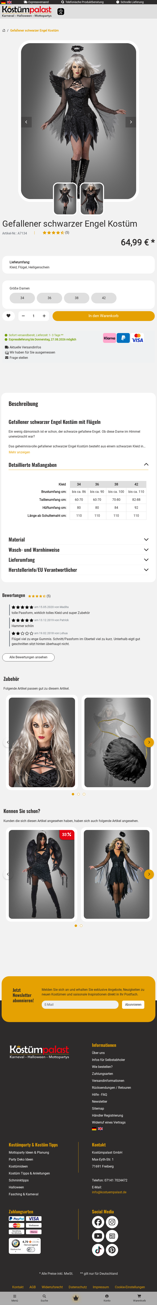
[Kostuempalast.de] (28, 11)
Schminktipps (19, 1180)
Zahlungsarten (102, 1074)
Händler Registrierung (107, 1115)
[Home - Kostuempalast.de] (44, 1052)
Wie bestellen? (102, 1067)
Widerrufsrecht (52, 1287)
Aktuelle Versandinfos (25, 347)
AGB (32, 1287)
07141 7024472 (115, 1180)
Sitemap (98, 1108)
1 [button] (73, 794)
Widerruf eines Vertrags (109, 1122)
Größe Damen (20, 288)
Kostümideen (18, 1166)
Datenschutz (78, 1287)
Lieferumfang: (20, 262)
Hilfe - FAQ (99, 1095)
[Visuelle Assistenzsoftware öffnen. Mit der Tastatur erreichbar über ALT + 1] (58, 11)
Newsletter (99, 1101)
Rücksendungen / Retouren (111, 1088)
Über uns (98, 1053)
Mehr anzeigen (19, 452)
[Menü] (38, 1240)
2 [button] (78, 794)
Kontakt (18, 1287)
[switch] (31, 1249)
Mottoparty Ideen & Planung (29, 1152)
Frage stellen (18, 358)
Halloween (16, 1187)
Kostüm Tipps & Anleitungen (29, 1173)
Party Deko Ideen (21, 1159)
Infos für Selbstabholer (108, 1060)
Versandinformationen (108, 1081)
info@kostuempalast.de (109, 1192)
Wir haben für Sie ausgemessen (32, 352)
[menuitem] (3, 2)
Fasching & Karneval (23, 1194)
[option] (78, 121)
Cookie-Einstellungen (130, 1287)
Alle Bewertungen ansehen (28, 657)
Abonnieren (133, 1005)
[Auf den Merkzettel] (8, 316)
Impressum (101, 1287)
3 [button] (84, 794)
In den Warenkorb (104, 316)
